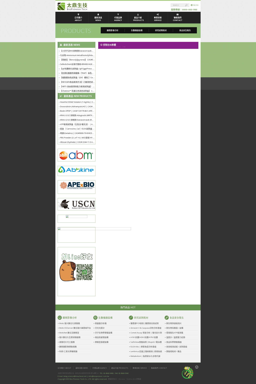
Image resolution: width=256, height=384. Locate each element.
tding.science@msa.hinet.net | (75, 376)
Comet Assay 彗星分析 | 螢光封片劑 (146, 332)
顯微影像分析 (112, 30)
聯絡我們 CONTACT (177, 19)
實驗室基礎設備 (101, 342)
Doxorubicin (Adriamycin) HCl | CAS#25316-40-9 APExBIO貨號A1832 (78, 106)
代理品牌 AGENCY (118, 19)
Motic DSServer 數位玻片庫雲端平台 (75, 328)
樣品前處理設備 (101, 337)
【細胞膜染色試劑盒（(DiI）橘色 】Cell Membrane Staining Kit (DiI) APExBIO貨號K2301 (78, 77)
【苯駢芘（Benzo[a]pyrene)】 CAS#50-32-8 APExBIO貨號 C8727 (78, 59)
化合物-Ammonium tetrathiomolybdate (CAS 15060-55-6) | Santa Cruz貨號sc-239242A (78, 55)
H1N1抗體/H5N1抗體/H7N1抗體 (144, 337)
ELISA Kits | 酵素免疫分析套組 (143, 346)
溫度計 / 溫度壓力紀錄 (175, 337)
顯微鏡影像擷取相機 (68, 346)
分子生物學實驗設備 (103, 332)
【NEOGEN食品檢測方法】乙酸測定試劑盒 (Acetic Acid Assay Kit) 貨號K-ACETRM (78, 82)
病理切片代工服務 (67, 342)
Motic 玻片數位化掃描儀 (69, 323)
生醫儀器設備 (137, 30)
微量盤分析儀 (101, 323)
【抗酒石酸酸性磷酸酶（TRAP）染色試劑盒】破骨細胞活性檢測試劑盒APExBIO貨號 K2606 (78, 73)
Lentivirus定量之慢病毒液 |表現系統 (146, 351)
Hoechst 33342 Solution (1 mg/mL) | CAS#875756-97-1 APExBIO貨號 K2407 (78, 102)
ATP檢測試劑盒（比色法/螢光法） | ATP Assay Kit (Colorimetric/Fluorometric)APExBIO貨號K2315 (78, 124)
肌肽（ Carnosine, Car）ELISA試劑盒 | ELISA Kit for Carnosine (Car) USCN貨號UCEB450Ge (78, 128)
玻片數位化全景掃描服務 (69, 337)
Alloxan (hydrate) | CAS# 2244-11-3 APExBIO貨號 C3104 (78, 142)
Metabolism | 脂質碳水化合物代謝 (145, 356)
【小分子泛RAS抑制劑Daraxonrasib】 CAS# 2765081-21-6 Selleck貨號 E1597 (78, 50)
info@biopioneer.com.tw (98, 376)
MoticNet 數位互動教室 (69, 332)
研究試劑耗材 (161, 30)
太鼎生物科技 (72, 6)
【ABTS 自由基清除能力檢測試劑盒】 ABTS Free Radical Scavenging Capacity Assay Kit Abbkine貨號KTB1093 (78, 86)
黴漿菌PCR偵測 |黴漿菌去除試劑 (145, 323)
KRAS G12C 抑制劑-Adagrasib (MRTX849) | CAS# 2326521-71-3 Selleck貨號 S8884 (78, 115)
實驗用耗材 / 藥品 (173, 351)
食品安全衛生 (185, 30)
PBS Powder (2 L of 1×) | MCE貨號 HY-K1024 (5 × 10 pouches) (78, 137)
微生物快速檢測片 (174, 323)
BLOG (195, 5)
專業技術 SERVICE (158, 19)
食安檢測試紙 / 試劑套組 (176, 346)
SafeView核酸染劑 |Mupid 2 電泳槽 (146, 342)
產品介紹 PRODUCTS (138, 19)
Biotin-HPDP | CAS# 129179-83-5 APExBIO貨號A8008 (78, 111)
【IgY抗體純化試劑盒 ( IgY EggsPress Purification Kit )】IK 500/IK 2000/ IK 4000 (78, 68)
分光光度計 (100, 328)
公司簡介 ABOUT (78, 19)
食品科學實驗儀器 (174, 342)
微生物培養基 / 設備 (174, 328)
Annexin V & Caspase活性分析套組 (146, 328)
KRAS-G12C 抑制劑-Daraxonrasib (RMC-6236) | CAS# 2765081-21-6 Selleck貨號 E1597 (78, 119)
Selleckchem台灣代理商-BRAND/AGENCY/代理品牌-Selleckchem (78, 64)
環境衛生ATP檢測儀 (174, 332)
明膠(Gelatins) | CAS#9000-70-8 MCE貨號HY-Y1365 (78, 133)
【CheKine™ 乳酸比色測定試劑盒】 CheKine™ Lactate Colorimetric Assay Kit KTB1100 (78, 91)
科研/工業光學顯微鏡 (68, 351)
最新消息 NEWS (98, 19)
